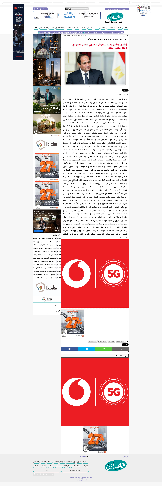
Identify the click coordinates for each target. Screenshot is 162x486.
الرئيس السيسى (120, 341)
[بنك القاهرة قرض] (47, 125)
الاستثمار (77, 27)
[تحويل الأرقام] (143, 16)
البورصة (103, 27)
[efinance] (18, 60)
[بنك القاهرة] (47, 46)
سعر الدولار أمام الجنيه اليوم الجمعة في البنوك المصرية (76, 32)
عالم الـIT (52, 27)
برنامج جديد (111, 341)
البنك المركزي (92, 341)
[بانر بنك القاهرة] (47, 167)
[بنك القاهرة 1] (72, 324)
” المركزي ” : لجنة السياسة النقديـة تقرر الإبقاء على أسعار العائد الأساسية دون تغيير (31, 255)
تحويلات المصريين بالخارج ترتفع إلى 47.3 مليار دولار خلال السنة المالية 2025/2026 (32, 242)
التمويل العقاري (102, 341)
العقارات (96, 27)
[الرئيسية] (126, 28)
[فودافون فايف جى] (95, 274)
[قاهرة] (47, 195)
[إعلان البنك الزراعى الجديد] (47, 100)
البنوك (90, 27)
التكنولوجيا (69, 27)
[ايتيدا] (47, 145)
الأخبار (120, 27)
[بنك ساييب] (47, 72)
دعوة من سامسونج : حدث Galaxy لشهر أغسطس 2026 (40, 278)
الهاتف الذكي (60, 27)
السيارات (84, 27)
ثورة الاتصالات (111, 27)
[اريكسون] (47, 221)
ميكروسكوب (44, 27)
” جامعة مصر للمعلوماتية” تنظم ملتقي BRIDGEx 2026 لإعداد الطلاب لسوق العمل (32, 261)
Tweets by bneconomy (54, 314)
